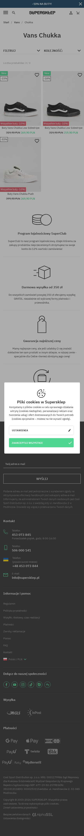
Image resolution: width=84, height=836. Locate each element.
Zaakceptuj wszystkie (27, 443)
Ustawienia (20, 430)
